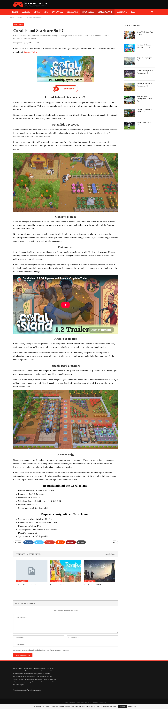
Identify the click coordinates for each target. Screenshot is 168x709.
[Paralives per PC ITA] (65, 571)
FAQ (133, 12)
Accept (122, 706)
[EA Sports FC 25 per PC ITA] (129, 126)
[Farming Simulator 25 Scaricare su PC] (129, 87)
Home (15, 12)
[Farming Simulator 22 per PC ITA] (129, 113)
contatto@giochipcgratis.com (31, 690)
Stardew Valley (30, 52)
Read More (132, 706)
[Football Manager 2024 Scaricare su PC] (129, 74)
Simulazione (105, 12)
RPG (46, 12)
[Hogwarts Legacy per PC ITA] (129, 61)
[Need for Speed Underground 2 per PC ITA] (129, 100)
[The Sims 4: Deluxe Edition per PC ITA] (129, 48)
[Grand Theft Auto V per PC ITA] (129, 35)
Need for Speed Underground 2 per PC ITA (145, 98)
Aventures (88, 12)
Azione (26, 12)
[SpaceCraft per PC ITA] (99, 571)
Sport (37, 12)
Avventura (89, 581)
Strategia (72, 12)
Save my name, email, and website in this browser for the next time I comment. (42, 650)
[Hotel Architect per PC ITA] (31, 571)
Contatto (121, 12)
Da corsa (57, 12)
